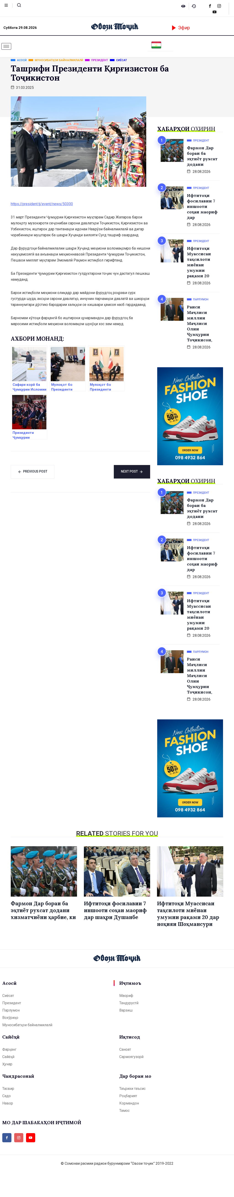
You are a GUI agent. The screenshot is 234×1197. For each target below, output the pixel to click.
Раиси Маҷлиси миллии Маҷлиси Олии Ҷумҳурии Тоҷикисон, (199, 323)
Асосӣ (9, 983)
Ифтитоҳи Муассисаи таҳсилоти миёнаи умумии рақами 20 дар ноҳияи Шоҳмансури (188, 913)
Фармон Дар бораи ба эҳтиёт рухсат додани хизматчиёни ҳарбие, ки (43, 910)
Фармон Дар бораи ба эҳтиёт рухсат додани (202, 156)
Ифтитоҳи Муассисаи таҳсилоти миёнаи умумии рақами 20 (199, 262)
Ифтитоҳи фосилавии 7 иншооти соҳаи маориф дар (202, 206)
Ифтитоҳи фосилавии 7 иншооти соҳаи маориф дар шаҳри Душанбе (115, 910)
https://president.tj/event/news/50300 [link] (42, 204)
